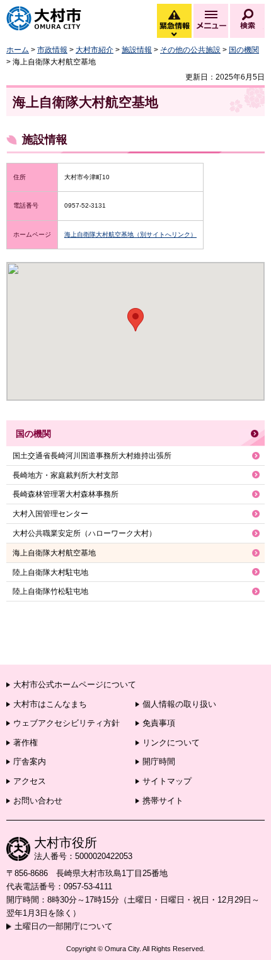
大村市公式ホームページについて (74, 684)
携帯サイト (162, 800)
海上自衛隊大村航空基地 (54, 552)
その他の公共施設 (190, 49)
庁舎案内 (29, 761)
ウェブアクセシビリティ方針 (66, 723)
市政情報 (52, 49)
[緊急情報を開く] (173, 35)
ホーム (17, 49)
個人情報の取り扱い (179, 704)
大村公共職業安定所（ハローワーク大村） (84, 533)
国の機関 (244, 49)
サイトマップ (167, 781)
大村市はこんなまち (50, 704)
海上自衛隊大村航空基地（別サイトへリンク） (130, 234)
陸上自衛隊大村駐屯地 (50, 572)
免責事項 (158, 723)
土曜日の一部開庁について (63, 926)
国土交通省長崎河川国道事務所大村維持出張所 (92, 455)
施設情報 (137, 49)
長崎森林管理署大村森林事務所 (65, 494)
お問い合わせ (37, 800)
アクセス (29, 781)
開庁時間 (158, 761)
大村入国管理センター (50, 513)
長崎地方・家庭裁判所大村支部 (65, 475)
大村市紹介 (94, 49)
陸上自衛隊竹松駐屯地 (50, 591)
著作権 (25, 742)
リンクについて (171, 742)
